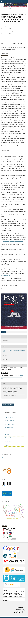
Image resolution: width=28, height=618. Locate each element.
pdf (4, 332)
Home (2, 6)
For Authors (4, 460)
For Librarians (5, 462)
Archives (7, 6)
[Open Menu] (1, 1)
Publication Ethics (9, 427)
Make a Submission (8, 404)
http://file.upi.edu (5, 275)
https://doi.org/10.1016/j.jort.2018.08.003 (13, 241)
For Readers (4, 457)
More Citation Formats (10, 395)
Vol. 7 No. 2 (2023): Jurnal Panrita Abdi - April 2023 (13, 8)
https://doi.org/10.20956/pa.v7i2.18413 (13, 43)
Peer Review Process (10, 431)
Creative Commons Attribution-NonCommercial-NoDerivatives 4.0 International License (12, 377)
